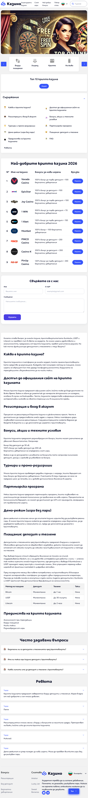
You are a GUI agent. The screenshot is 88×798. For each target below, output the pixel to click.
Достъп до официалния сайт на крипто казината (65, 108)
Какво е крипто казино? (19, 107)
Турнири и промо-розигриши (21, 126)
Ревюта (8, 148)
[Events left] (3, 64)
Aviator (34, 778)
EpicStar (26, 191)
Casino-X (26, 251)
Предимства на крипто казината (19, 140)
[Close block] (84, 99)
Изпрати (12, 317)
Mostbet (26, 230)
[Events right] (84, 64)
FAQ (51, 138)
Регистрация (7, 778)
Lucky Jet (35, 784)
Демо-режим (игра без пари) (21, 132)
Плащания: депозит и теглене (64, 132)
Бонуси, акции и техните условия (61, 117)
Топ (72, 791)
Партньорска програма (61, 126)
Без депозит (7, 784)
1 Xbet (25, 221)
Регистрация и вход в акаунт (22, 116)
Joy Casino (27, 201)
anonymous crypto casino (40, 578)
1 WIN (24, 211)
